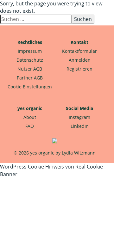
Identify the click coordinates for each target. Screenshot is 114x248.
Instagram (79, 117)
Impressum (30, 51)
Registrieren (79, 69)
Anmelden (80, 60)
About (29, 117)
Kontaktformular (79, 51)
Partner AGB (30, 78)
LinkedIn (80, 126)
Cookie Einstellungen (30, 87)
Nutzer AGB (29, 69)
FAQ (29, 126)
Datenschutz (29, 60)
